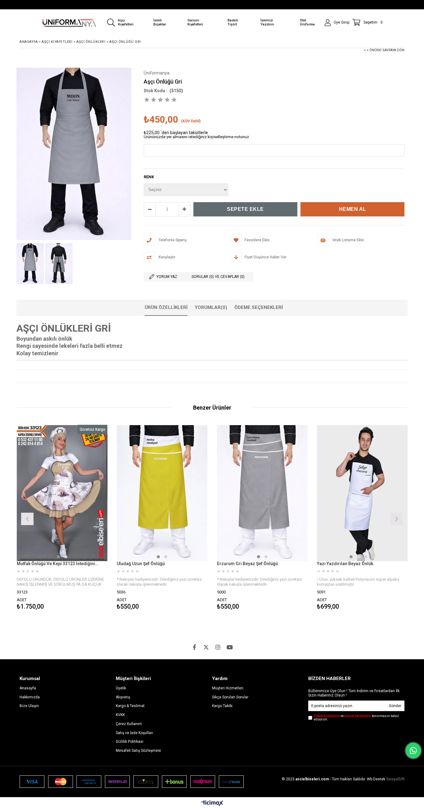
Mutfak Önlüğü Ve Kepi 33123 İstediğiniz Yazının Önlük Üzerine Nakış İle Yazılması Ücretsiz (58, 563)
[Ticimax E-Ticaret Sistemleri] (212, 803)
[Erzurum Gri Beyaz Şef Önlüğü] (262, 493)
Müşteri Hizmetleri (227, 688)
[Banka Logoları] (132, 781)
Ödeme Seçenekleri (258, 307)
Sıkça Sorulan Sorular (230, 697)
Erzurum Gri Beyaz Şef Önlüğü (247, 563)
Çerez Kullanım (129, 724)
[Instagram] (218, 647)
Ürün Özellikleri (166, 307)
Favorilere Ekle (61, 518)
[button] (58, 557)
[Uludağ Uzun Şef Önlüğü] (162, 493)
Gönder (395, 706)
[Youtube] (230, 647)
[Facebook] (194, 647)
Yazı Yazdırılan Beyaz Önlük (345, 563)
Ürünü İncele (84, 518)
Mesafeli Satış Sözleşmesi (138, 750)
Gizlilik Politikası (129, 741)
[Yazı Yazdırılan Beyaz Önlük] (362, 493)
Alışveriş (123, 697)
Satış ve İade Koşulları (134, 733)
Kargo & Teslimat (130, 706)
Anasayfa (28, 688)
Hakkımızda (30, 697)
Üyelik (121, 688)
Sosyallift (395, 779)
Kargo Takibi (222, 706)
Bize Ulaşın (29, 706)
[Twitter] (206, 647)
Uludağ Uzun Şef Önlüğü (141, 563)
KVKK (120, 715)
